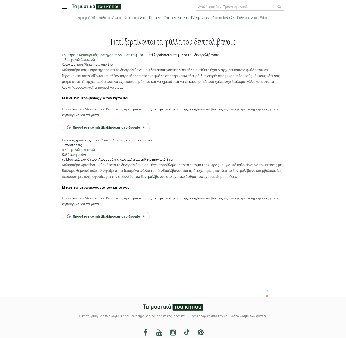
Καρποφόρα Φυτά (135, 17)
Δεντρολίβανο (112, 140)
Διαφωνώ (87, 59)
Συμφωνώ (72, 59)
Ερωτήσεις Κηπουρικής (80, 55)
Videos (264, 17)
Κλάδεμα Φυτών (200, 17)
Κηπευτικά (155, 17)
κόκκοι (150, 140)
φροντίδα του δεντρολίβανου (142, 176)
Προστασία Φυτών (223, 17)
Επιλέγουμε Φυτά (247, 17)
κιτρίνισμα (134, 140)
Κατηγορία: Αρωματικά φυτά (121, 55)
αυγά (95, 140)
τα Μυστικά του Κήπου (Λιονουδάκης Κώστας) (97, 159)
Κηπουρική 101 (86, 17)
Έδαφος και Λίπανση (176, 17)
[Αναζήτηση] (279, 6)
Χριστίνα (68, 64)
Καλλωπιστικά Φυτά (110, 17)
